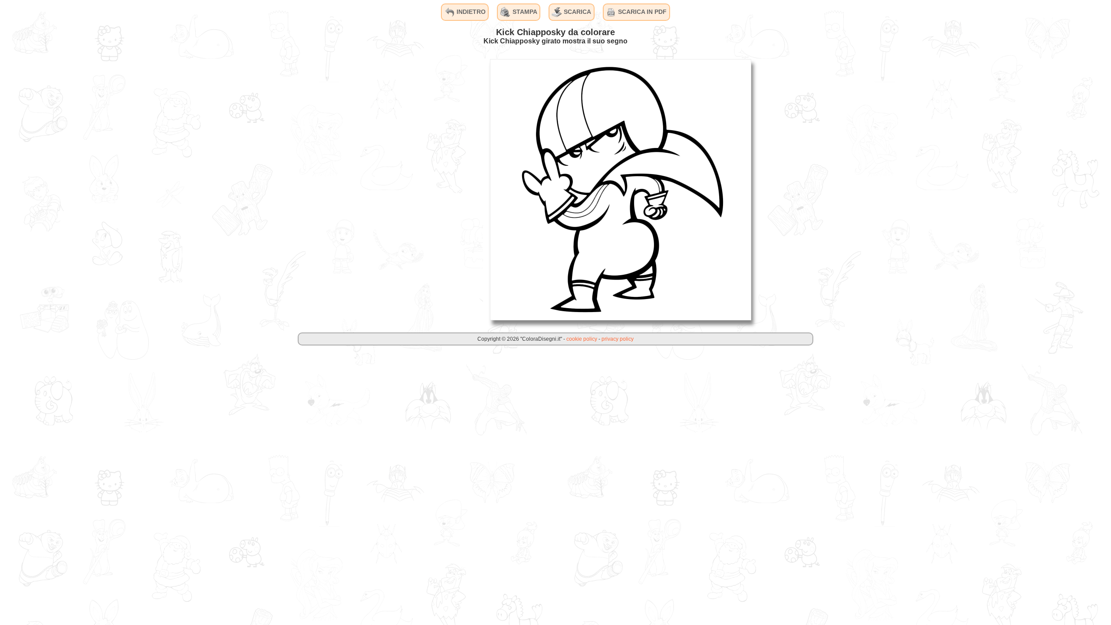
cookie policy (581, 339)
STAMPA (524, 11)
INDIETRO (470, 11)
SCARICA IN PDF (641, 11)
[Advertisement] (418, 189)
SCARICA (576, 11)
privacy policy (618, 339)
